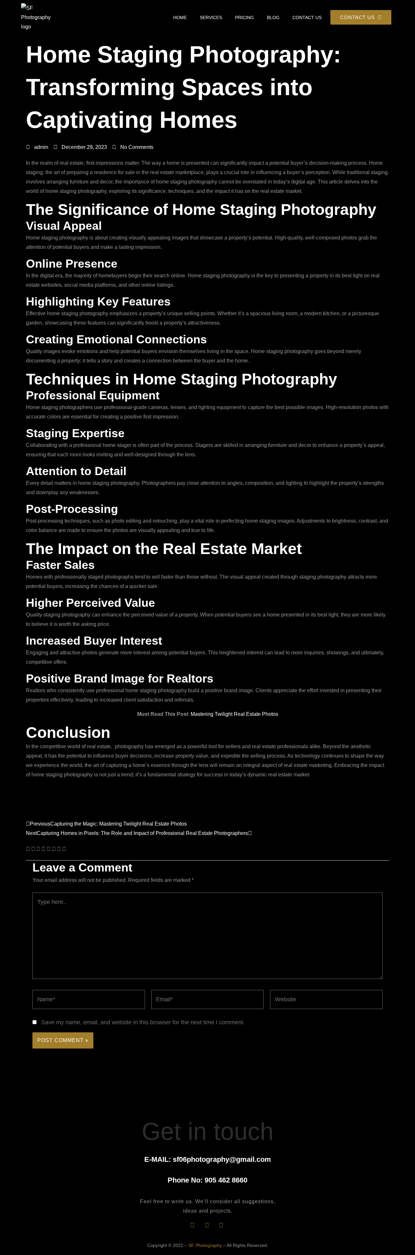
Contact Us (307, 17)
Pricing (244, 17)
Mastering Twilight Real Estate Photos (234, 714)
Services (211, 17)
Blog (273, 17)
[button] (28, 849)
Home (180, 17)
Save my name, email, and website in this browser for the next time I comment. (143, 1022)
